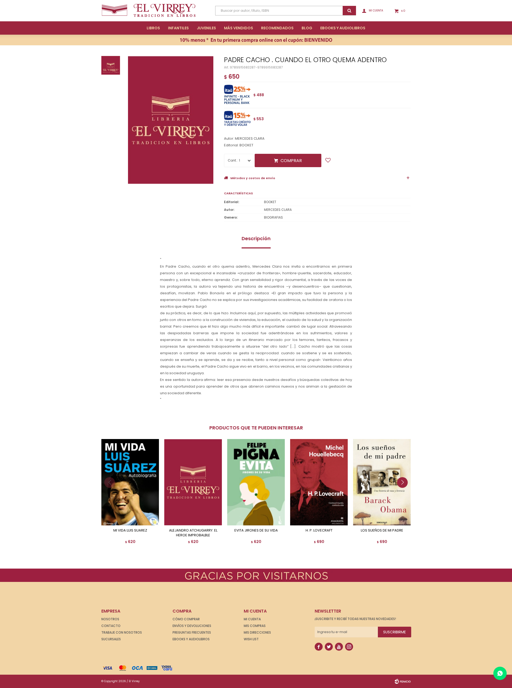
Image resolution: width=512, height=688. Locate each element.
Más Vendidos (238, 28)
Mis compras (255, 625)
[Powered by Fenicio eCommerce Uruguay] (403, 681)
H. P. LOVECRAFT (319, 530)
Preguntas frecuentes (192, 632)
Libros (153, 28)
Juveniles (206, 28)
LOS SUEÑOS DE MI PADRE (382, 530)
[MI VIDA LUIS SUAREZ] (130, 482)
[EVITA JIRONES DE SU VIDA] (256, 482)
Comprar (291, 161)
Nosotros (110, 619)
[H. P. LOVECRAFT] (319, 482)
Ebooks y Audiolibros (191, 639)
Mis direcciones (257, 632)
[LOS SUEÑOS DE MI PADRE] (382, 482)
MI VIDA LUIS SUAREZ (130, 530)
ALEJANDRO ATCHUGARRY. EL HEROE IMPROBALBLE (193, 533)
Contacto (111, 625)
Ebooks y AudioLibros (342, 28)
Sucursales (111, 639)
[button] (404, 493)
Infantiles (178, 28)
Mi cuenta (252, 619)
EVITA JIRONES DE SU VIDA (256, 530)
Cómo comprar (186, 619)
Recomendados (277, 28)
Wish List (251, 639)
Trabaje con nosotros (121, 632)
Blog (307, 28)
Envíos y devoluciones (192, 625)
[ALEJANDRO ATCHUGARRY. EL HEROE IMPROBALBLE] (193, 482)
